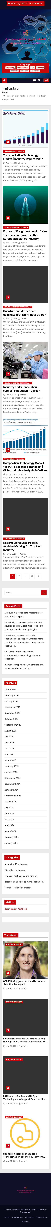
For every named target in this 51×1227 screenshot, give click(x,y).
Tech (32, 68)
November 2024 (12, 784)
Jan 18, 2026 (12, 474)
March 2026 (10, 689)
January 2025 (11, 772)
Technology (10, 68)
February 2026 (11, 695)
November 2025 (12, 713)
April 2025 (9, 754)
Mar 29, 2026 (12, 1046)
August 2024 (10, 801)
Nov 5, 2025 (11, 554)
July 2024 (9, 807)
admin (23, 163)
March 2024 (10, 831)
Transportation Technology (14, 151)
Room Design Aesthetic (15, 909)
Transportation (22, 68)
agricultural (34, 71)
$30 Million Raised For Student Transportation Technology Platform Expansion (22, 655)
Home (5, 92)
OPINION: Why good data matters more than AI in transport (24, 983)
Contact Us (29, 1217)
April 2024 (9, 825)
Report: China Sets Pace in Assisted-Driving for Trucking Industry (22, 546)
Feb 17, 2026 (12, 163)
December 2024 (12, 778)
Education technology (15, 870)
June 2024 (9, 813)
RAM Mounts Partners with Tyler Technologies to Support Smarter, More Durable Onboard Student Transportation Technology (24, 1101)
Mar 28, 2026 (12, 1103)
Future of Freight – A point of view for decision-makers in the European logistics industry (25, 235)
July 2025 (8, 736)
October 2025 (11, 719)
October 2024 (11, 789)
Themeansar (25, 1212)
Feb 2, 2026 (11, 394)
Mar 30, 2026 (12, 988)
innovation (15, 71)
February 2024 (11, 837)
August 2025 (10, 730)
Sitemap (25, 1221)
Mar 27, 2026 (12, 1161)
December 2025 (12, 707)
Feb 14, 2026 (12, 242)
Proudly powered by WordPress (18, 1209)
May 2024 (9, 819)
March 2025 (10, 760)
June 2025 (9, 742)
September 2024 (12, 795)
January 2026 (11, 701)
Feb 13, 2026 (11, 318)
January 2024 (11, 843)
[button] (40, 80)
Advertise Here (17, 1217)
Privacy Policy (41, 1217)
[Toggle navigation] (34, 80)
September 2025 (12, 724)
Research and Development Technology (17, 307)
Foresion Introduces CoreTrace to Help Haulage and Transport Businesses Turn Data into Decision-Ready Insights (23, 626)
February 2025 (11, 766)
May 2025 (9, 748)
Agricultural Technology (16, 864)
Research (24, 71)
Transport (40, 68)
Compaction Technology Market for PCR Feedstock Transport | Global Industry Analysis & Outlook (25, 466)
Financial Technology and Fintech (16, 227)
